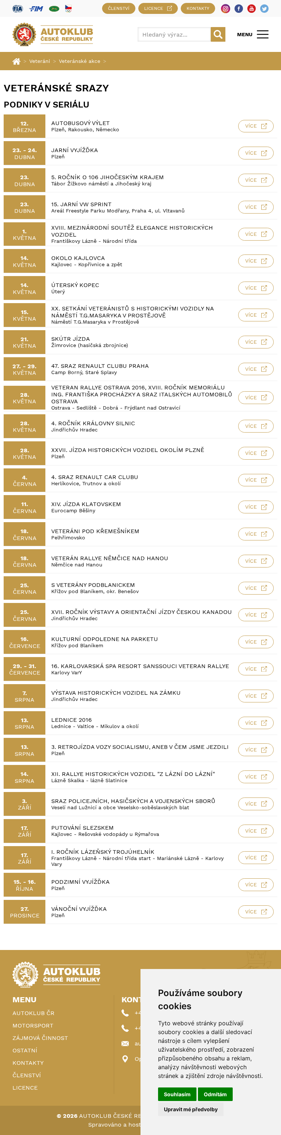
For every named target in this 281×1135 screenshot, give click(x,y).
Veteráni (39, 61)
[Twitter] (264, 8)
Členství (119, 8)
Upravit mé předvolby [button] (191, 1109)
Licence (153, 8)
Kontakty (198, 8)
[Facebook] (239, 8)
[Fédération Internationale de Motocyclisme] (36, 8)
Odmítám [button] (215, 1094)
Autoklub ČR (33, 1013)
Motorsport (32, 1025)
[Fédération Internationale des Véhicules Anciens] (54, 8)
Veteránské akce (79, 61)
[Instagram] (225, 8)
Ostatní (24, 1050)
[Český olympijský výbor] (68, 8)
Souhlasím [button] (177, 1094)
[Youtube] (251, 8)
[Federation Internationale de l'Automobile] (17, 8)
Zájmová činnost (40, 1037)
